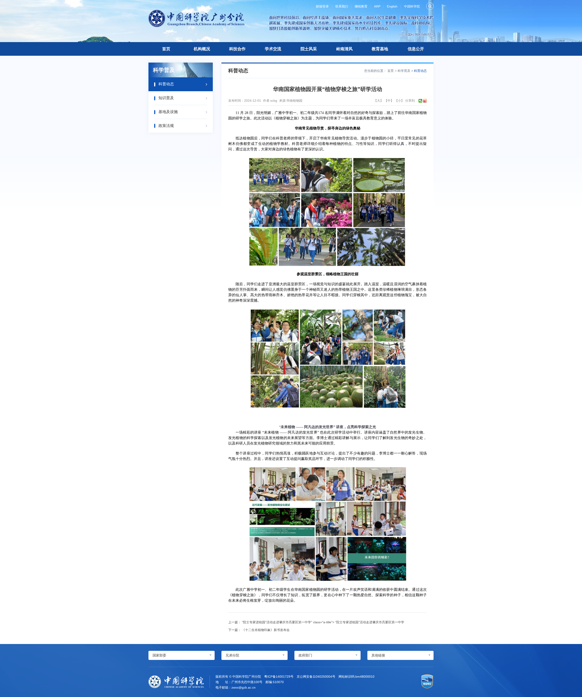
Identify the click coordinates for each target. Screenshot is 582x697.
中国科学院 (412, 6)
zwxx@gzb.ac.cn (243, 687)
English (392, 6)
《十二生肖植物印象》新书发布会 (266, 630)
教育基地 (380, 49)
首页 (166, 49)
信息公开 (416, 49)
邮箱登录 (322, 6)
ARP (377, 6)
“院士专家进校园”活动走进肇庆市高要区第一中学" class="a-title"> (323, 622)
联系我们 (341, 6)
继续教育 (361, 6)
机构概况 (202, 49)
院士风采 (309, 49)
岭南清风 (344, 49)
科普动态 (420, 71)
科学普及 (404, 71)
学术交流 (273, 49)
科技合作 (237, 49)
